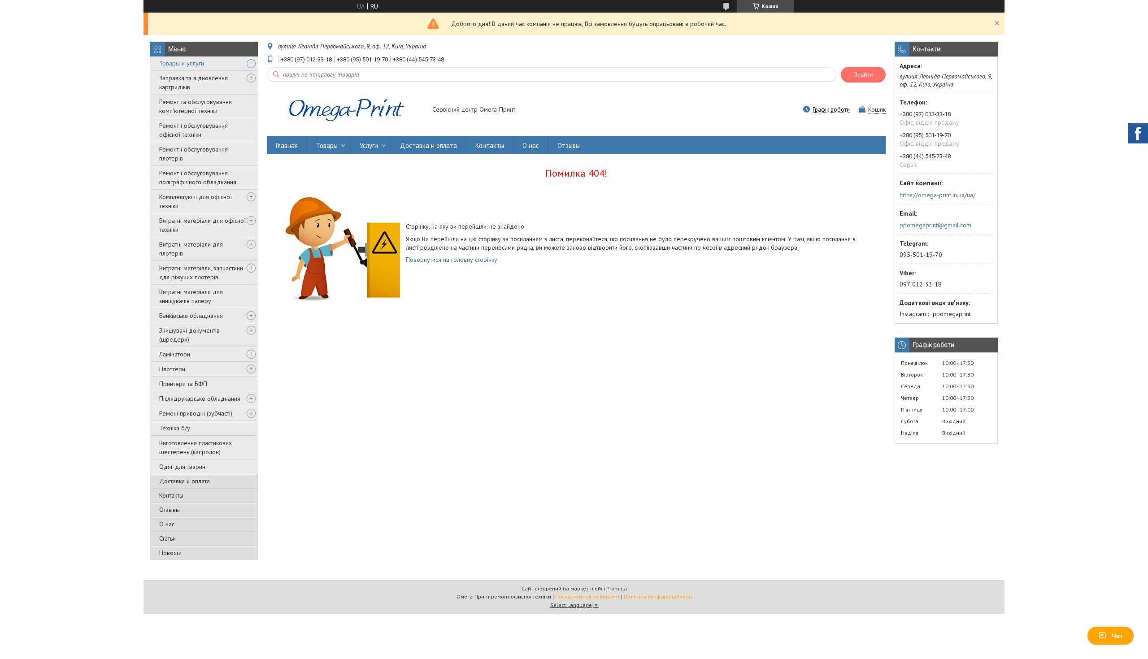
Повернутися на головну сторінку (451, 260)
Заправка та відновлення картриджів (193, 82)
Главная (287, 145)
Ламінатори (174, 354)
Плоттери (172, 369)
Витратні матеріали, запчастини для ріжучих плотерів (201, 272)
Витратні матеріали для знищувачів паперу (191, 296)
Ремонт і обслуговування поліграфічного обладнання (197, 177)
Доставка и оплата (184, 481)
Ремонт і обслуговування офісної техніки (193, 130)
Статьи (167, 538)
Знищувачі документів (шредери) (189, 334)
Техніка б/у (174, 428)
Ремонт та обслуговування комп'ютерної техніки (195, 106)
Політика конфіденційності (658, 596)
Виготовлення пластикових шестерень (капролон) (195, 447)
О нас (166, 524)
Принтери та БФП (183, 384)
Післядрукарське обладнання (199, 399)
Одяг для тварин (182, 467)
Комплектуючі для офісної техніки (195, 201)
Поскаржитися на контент (587, 596)
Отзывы (169, 510)
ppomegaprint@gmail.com (935, 225)
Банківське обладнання (191, 316)
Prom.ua (616, 588)
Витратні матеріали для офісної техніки (202, 225)
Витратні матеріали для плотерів (191, 248)
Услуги (369, 145)
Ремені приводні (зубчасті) (195, 413)
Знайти (863, 74)
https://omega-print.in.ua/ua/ (937, 195)
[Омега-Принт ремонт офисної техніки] (345, 110)
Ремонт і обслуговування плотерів (193, 153)
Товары (327, 145)
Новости (170, 553)
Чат (1117, 635)
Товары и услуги (181, 63)
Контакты (171, 495)
